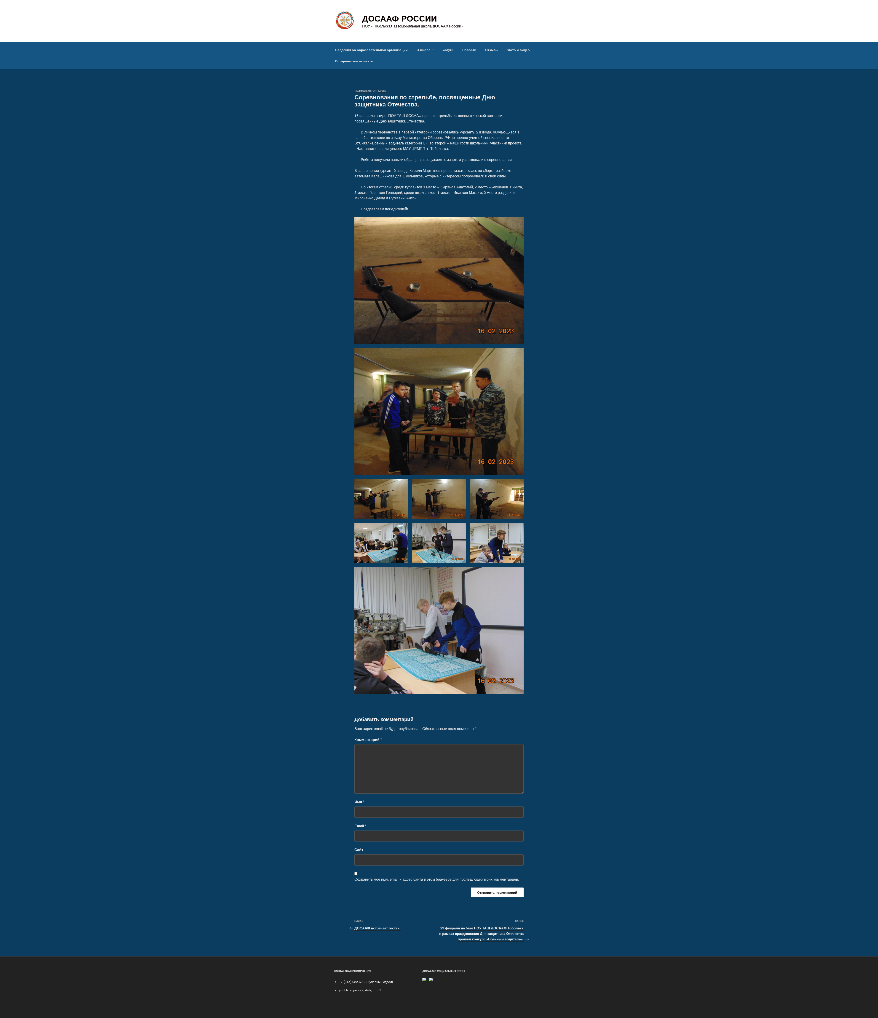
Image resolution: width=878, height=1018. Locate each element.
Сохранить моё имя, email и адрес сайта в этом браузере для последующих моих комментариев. (436, 879)
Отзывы (491, 49)
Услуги (447, 49)
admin (382, 90)
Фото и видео (518, 49)
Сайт (358, 849)
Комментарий (368, 739)
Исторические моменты (354, 61)
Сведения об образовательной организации (371, 49)
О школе (423, 49)
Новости (469, 49)
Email (360, 825)
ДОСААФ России (399, 18)
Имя (359, 801)
